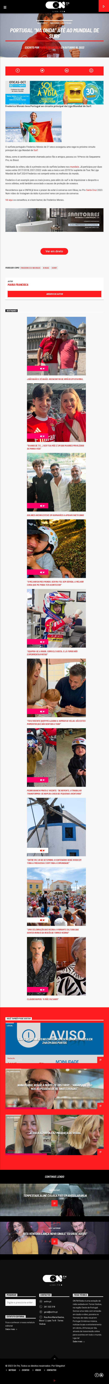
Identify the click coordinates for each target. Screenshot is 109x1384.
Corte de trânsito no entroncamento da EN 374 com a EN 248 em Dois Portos (55, 1040)
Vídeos (38, 1370)
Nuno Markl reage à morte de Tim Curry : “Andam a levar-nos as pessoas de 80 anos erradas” (55, 1086)
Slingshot (60, 1366)
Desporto (42, 23)
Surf (36, 150)
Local (10, 1025)
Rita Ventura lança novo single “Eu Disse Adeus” (55, 1233)
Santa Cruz (91, 190)
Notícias (66, 23)
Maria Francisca (50, 47)
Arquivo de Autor (54, 294)
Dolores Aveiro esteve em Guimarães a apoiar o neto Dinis (55, 515)
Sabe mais (78, 1341)
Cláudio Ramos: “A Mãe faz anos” (42, 999)
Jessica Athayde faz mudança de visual (55, 1133)
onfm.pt (47, 1301)
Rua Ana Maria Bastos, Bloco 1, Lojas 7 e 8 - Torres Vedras (51, 1320)
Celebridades (13, 1071)
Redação (11, 1058)
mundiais (74, 166)
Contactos (51, 1370)
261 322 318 (49, 1307)
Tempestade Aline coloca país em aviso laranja (55, 1195)
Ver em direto (54, 251)
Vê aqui (9, 200)
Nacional (55, 23)
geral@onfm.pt (51, 1312)
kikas (46, 268)
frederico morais (30, 268)
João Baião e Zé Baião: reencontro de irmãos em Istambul (55, 379)
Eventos (25, 1370)
